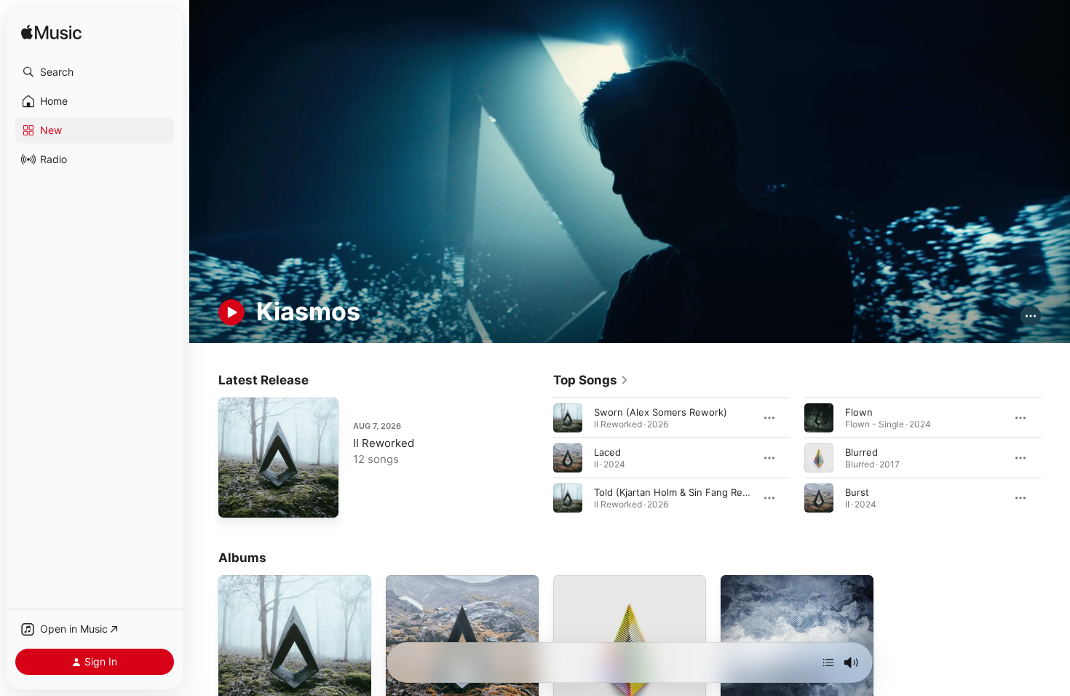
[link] (591, 380)
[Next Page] (1055, 457)
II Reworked (383, 443)
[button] (94, 72)
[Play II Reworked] (236, 499)
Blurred (861, 451)
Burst (857, 491)
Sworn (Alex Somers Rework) (660, 411)
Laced (607, 451)
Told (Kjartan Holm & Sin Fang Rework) (681, 491)
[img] (51, 33)
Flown (859, 411)
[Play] (231, 312)
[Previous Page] (538, 457)
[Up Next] (828, 662)
